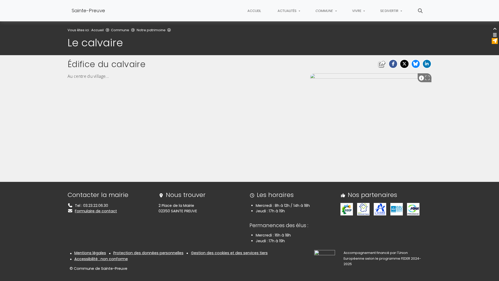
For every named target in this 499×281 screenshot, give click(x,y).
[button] (393, 63)
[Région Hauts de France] (363, 209)
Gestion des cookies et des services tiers (229, 253)
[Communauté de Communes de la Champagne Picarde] (346, 209)
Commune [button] (325, 11)
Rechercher (420, 10)
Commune (120, 30)
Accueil (254, 11)
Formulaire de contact (96, 211)
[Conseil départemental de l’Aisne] (380, 209)
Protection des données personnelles (148, 253)
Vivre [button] (357, 11)
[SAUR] (413, 209)
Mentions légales (90, 253)
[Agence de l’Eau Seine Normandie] (396, 209)
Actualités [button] (287, 11)
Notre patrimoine (151, 30)
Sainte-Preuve (88, 10)
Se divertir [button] (389, 11)
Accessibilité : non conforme (101, 258)
